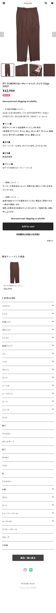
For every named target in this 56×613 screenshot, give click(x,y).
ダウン (4, 497)
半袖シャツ (6, 322)
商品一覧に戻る (28, 558)
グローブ (5, 537)
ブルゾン (5, 370)
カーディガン (7, 521)
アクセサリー (7, 481)
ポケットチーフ (8, 441)
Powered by (25, 588)
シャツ (4, 314)
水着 (4, 489)
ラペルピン (6, 433)
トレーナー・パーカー (10, 513)
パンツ (4, 378)
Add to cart (28, 226)
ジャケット (6, 306)
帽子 (4, 425)
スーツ (5, 402)
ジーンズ (5, 386)
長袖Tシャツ (7, 346)
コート (4, 505)
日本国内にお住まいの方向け (28, 234)
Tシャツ (5, 338)
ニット (4, 362)
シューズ (5, 410)
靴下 (4, 449)
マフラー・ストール (9, 529)
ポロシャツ (6, 330)
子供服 (5, 545)
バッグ (4, 418)
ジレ (4, 354)
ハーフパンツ (7, 394)
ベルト (4, 465)
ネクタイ (5, 457)
